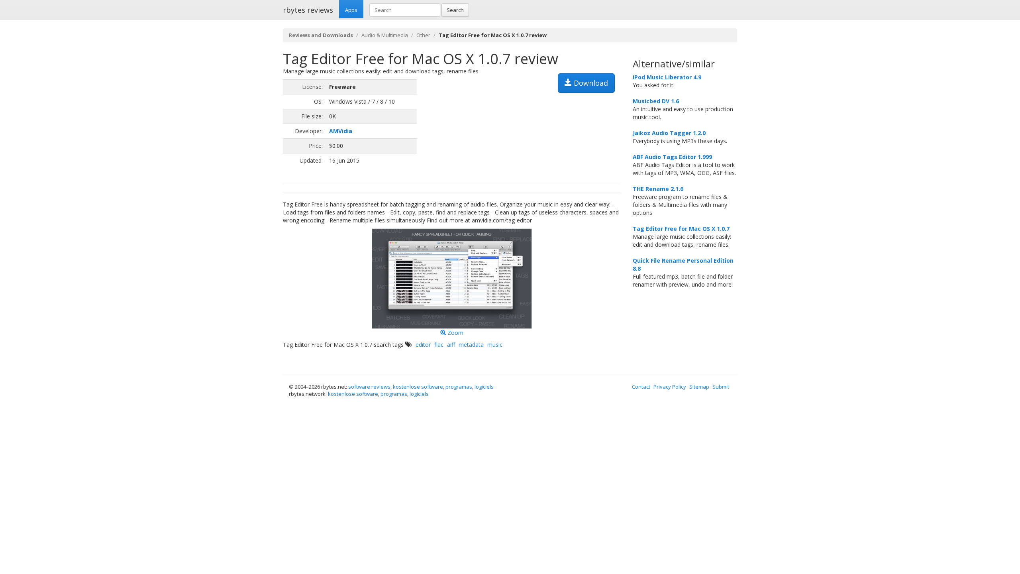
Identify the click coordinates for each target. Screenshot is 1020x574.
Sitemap (699, 386)
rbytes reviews (308, 10)
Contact (641, 386)
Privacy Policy (669, 386)
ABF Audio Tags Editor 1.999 (672, 157)
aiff (451, 344)
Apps (351, 10)
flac (438, 344)
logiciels (484, 386)
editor (423, 344)
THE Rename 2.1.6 (658, 189)
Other (423, 35)
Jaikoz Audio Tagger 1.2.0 (669, 133)
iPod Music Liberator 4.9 (667, 77)
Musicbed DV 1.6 (656, 101)
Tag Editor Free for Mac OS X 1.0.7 (681, 228)
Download (590, 83)
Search (455, 10)
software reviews (369, 386)
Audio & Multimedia (384, 35)
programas (458, 386)
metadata (471, 344)
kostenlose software (418, 386)
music (494, 344)
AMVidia (340, 131)
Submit (720, 386)
